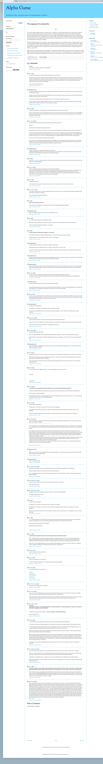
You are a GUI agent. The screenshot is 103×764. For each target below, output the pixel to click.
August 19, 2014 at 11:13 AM (35, 348)
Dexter (30, 534)
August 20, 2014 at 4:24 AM (34, 599)
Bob (29, 500)
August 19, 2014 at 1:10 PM (34, 398)
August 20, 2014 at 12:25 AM (35, 563)
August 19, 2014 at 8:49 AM (34, 251)
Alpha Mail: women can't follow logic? (14, 55)
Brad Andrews (32, 189)
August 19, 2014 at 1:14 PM (34, 415)
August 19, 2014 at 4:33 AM (34, 85)
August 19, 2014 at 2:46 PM (34, 455)
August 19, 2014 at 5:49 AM (34, 144)
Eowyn (30, 108)
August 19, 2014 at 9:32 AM (34, 290)
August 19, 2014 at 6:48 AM (34, 154)
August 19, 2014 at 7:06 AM (34, 185)
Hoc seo (30, 571)
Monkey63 (31, 167)
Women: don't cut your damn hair (14, 53)
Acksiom (30, 620)
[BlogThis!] (41, 57)
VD (29, 200)
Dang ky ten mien (32, 575)
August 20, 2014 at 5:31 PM (34, 677)
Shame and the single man (12, 57)
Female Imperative (34, 58)
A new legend (93, 34)
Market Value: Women (94, 27)
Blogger (67, 754)
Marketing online (32, 574)
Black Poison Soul (32, 583)
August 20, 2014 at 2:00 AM (34, 580)
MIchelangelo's (36, 160)
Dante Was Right (94, 49)
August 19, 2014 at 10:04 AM (35, 326)
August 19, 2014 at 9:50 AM (34, 300)
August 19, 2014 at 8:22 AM (34, 226)
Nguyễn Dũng (31, 681)
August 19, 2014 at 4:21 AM (34, 69)
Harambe (31, 557)
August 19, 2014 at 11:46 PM (35, 553)
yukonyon (31, 550)
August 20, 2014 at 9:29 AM (34, 616)
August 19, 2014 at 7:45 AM (34, 214)
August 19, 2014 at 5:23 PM (34, 530)
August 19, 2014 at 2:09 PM (34, 445)
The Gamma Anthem (11, 63)
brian (30, 218)
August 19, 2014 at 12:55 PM (35, 363)
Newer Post (30, 740)
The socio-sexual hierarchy (12, 48)
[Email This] (40, 57)
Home (56, 740)
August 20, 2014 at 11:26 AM (35, 645)
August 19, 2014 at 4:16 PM (34, 496)
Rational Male (93, 40)
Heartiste (93, 56)
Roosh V (92, 44)
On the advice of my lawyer (12, 50)
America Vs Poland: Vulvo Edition (97, 57)
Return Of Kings (94, 59)
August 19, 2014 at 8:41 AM (34, 239)
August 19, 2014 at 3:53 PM (34, 486)
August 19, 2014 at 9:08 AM (34, 260)
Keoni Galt (93, 48)
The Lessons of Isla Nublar (95, 41)
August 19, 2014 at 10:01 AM (35, 313)
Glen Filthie (31, 330)
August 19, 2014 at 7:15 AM (34, 196)
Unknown (31, 294)
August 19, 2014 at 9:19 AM (34, 269)
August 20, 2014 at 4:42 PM (34, 662)
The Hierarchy (93, 22)
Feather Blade (32, 317)
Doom (30, 73)
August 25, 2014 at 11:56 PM (35, 700)
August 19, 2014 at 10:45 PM (35, 546)
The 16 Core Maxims (94, 24)
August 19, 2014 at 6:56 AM (34, 175)
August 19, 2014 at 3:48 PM (34, 476)
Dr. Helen (92, 51)
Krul (29, 158)
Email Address (9, 38)
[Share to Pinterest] (46, 57)
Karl (29, 517)
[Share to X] (43, 57)
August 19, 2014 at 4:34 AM (34, 104)
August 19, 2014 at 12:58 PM (35, 382)
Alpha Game (18, 8)
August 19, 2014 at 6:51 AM (34, 163)
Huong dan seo (32, 578)
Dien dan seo (32, 576)
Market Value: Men (94, 26)
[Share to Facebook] (44, 57)
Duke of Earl (31, 591)
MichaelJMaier (32, 603)
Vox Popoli (93, 33)
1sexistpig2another (33, 466)
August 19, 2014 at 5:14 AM (34, 117)
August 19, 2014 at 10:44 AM (35, 340)
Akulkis (30, 352)
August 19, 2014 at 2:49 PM (34, 462)
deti (29, 66)
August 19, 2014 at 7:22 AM (34, 206)
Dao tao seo (31, 573)
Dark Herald (31, 121)
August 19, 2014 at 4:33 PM (34, 513)
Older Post (82, 740)
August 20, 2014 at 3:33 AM (34, 587)
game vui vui (31, 698)
